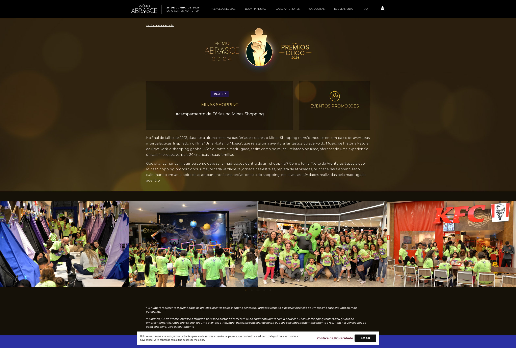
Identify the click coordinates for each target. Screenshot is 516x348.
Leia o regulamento (181, 326)
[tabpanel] (64, 244)
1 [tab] (246, 290)
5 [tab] (270, 290)
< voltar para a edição (160, 25)
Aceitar (365, 338)
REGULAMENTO (343, 8)
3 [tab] (258, 290)
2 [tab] (252, 290)
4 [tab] (264, 290)
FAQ (365, 8)
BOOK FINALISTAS (255, 8)
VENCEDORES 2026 (223, 8)
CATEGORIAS (317, 8)
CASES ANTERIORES (288, 8)
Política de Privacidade (335, 338)
